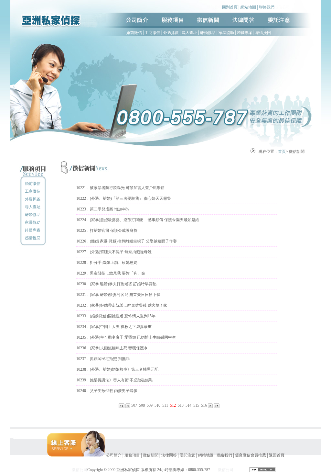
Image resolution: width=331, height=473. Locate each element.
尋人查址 (189, 32)
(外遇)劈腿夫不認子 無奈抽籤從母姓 (121, 252)
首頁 (282, 151)
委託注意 (187, 455)
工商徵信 (152, 32)
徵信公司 (214, 7)
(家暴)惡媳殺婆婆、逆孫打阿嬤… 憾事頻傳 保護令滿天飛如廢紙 (144, 220)
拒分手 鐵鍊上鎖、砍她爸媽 (113, 262)
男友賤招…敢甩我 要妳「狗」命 (117, 273)
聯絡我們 (266, 7)
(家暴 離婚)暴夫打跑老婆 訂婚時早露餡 (123, 284)
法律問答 (169, 455)
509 (150, 405)
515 (196, 405)
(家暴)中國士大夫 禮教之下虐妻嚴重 (121, 326)
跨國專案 (244, 32)
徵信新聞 (150, 455)
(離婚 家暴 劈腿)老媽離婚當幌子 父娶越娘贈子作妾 (133, 241)
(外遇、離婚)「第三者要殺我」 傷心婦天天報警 (130, 198)
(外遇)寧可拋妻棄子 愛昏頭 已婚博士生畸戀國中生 (133, 337)
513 (181, 405)
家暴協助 (226, 32)
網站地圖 (248, 7)
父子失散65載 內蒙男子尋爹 (113, 391)
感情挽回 (263, 32)
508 (142, 405)
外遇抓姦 (171, 32)
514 (188, 405)
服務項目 (132, 455)
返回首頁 (276, 455)
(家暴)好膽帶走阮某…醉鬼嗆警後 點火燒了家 (128, 305)
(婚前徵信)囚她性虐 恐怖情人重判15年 (122, 316)
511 (165, 405)
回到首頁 (230, 7)
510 (157, 405)
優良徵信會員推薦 (250, 455)
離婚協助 (208, 32)
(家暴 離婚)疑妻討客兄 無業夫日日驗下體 (125, 294)
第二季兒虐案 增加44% (109, 209)
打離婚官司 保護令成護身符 (113, 230)
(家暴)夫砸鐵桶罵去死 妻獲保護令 (119, 348)
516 (204, 405)
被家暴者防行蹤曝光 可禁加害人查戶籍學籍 (127, 188)
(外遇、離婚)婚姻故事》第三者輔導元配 (124, 369)
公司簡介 (114, 455)
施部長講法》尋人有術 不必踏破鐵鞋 (121, 380)
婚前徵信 (134, 32)
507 (134, 405)
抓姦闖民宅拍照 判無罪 (110, 358)
